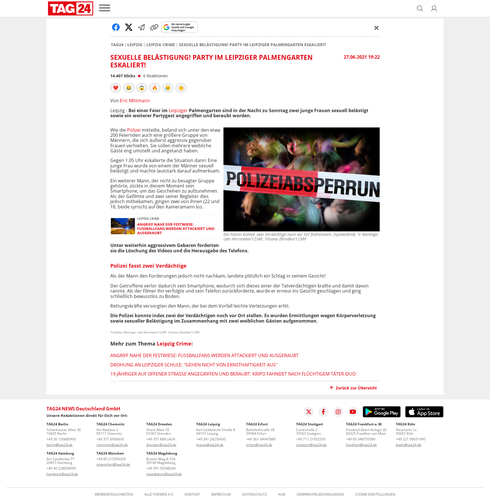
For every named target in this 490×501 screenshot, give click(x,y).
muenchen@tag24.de (113, 464)
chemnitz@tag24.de (112, 444)
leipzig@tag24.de (209, 444)
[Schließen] (376, 28)
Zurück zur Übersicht (356, 388)
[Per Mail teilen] (141, 27)
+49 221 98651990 (410, 439)
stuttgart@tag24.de (311, 444)
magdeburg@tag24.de (164, 474)
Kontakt (192, 494)
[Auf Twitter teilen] (128, 27)
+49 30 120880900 (61, 439)
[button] (434, 8)
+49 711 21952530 (311, 439)
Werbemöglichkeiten (114, 494)
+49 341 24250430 (211, 439)
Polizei (134, 130)
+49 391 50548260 (161, 468)
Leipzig (134, 44)
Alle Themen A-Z (158, 494)
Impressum (221, 494)
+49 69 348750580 (360, 439)
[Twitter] (309, 412)
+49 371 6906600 (110, 439)
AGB (281, 494)
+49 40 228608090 (61, 468)
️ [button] (116, 88)
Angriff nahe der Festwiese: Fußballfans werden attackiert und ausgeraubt (176, 228)
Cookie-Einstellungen (375, 494)
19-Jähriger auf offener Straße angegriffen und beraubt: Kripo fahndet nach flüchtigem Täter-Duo (233, 374)
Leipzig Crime (160, 44)
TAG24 (117, 44)
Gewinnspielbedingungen (320, 494)
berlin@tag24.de (60, 444)
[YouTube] (353, 412)
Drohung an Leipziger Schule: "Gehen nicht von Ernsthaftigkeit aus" (193, 365)
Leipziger (178, 110)
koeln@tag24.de (408, 444)
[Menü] (104, 8)
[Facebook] (323, 412)
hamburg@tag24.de (62, 474)
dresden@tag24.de (161, 444)
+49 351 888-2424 (160, 439)
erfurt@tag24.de (259, 444)
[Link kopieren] (154, 27)
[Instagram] (338, 412)
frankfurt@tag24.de (361, 444)
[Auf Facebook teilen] (116, 27)
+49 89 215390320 (111, 459)
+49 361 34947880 (261, 439)
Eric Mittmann (135, 100)
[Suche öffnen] (420, 8)
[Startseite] (70, 8)
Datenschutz (254, 494)
